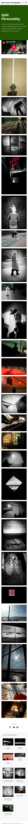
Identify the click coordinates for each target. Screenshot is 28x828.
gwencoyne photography (11, 2)
